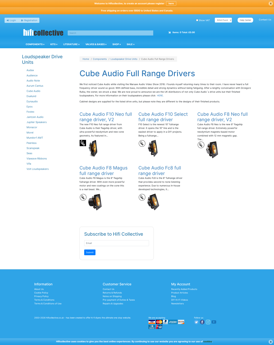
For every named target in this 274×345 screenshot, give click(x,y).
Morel (30, 132)
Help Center (245, 20)
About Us (39, 289)
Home (86, 59)
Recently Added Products (184, 289)
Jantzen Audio (35, 116)
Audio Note (33, 80)
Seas (29, 153)
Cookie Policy (41, 292)
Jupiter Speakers (37, 122)
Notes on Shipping (112, 296)
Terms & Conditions (44, 299)
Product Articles (179, 292)
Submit (90, 252)
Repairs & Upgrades (113, 303)
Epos (30, 106)
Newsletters (177, 303)
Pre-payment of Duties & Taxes (119, 299)
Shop (116, 44)
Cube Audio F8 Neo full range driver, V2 (222, 116)
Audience (32, 75)
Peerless (32, 142)
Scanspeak (33, 148)
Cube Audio (33, 90)
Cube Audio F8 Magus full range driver (103, 170)
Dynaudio (32, 101)
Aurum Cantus (35, 85)
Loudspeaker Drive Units (124, 59)
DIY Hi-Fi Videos (179, 299)
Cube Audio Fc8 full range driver (159, 170)
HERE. (160, 95)
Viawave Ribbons (37, 158)
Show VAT (204, 20)
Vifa (29, 163)
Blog (173, 296)
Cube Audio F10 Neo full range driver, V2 (105, 116)
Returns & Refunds (112, 292)
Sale (131, 44)
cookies (207, 341)
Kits (54, 44)
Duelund (31, 96)
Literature (71, 44)
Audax (30, 70)
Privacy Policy (41, 296)
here (171, 3)
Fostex (30, 111)
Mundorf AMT (35, 137)
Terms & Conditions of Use (48, 303)
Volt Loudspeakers (38, 168)
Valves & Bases (96, 44)
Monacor (32, 127)
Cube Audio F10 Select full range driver (163, 116)
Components (35, 44)
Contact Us (265, 19)
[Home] (43, 32)
